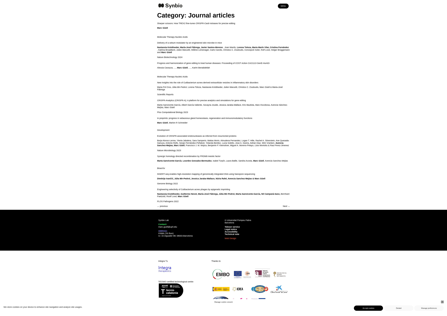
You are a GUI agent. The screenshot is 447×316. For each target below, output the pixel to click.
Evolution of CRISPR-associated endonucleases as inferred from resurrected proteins (196, 136)
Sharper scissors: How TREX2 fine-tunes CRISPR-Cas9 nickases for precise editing (196, 23)
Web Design (230, 238)
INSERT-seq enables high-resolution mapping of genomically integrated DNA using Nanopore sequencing (206, 174)
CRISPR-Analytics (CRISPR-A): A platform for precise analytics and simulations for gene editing (201, 100)
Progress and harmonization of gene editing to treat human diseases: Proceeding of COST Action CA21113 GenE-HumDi (213, 63)
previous (162, 206)
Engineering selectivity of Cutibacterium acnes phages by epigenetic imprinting (193, 189)
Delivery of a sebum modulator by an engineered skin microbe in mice (189, 43)
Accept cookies (368, 308)
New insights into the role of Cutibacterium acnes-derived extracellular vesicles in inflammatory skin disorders (207, 82)
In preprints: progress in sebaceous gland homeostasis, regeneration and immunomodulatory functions (204, 118)
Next (286, 206)
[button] (442, 302)
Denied (398, 308)
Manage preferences (429, 308)
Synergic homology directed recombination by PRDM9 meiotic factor (188, 156)
